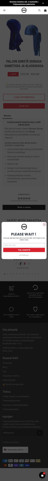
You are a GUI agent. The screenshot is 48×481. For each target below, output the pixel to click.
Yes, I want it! (24, 250)
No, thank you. (24, 255)
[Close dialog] (44, 224)
